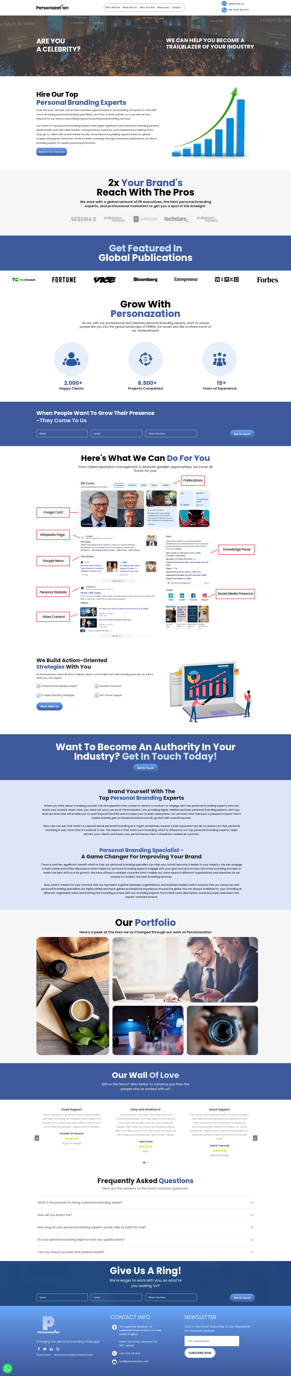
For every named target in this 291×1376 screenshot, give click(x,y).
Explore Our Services (51, 152)
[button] (144, 1163)
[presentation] (37, 1138)
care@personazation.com (133, 1361)
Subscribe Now (200, 1353)
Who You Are (147, 7)
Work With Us (49, 706)
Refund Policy (85, 1354)
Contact (176, 7)
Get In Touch (145, 768)
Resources (163, 7)
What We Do (130, 7)
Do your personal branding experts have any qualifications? (81, 1240)
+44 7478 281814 (238, 9)
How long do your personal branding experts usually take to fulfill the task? (92, 1227)
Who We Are (112, 7)
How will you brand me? (55, 1215)
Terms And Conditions (65, 1354)
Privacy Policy (43, 1354)
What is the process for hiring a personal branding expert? (80, 1203)
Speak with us (236, 3)
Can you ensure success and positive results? (71, 1252)
